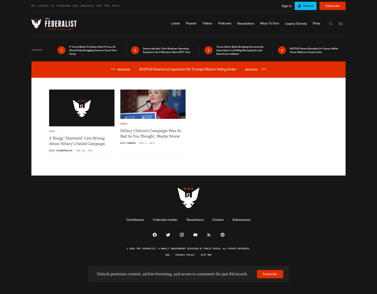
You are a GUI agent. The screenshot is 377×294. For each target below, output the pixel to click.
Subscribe (332, 6)
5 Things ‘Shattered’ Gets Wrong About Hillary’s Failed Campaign (77, 141)
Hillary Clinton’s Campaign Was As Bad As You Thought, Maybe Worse (150, 133)
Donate (308, 6)
